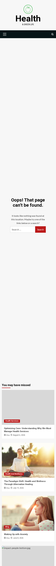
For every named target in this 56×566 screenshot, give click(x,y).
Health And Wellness (14, 474)
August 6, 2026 (19, 435)
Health (28, 18)
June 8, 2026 (18, 538)
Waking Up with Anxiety (16, 534)
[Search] (52, 34)
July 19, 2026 (18, 488)
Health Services (12, 421)
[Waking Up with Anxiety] (28, 513)
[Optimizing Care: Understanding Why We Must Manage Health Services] (28, 407)
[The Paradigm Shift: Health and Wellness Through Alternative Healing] (28, 460)
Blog (7, 527)
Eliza (8, 435)
